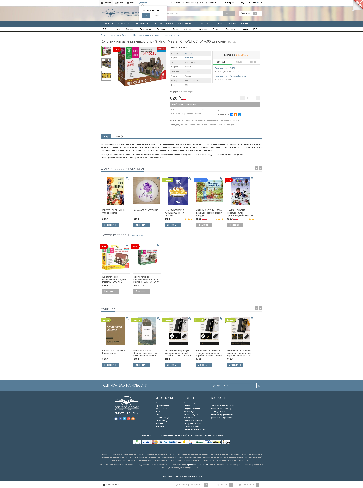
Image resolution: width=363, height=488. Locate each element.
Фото (131, 3)
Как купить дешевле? (193, 423)
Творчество (145, 29)
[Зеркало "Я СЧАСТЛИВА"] (147, 191)
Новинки (244, 29)
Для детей (179, 125)
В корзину (109, 225)
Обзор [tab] (106, 136)
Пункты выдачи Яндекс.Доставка (230, 76)
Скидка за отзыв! (191, 426)
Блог (120, 3)
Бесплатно (230, 29)
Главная (104, 35)
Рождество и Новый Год (194, 429)
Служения (202, 29)
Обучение (188, 29)
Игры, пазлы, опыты (142, 35)
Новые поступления (192, 403)
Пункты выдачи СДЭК (225, 68)
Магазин (107, 3)
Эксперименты (214, 125)
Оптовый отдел (205, 24)
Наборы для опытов (198, 125)
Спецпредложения (192, 409)
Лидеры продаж (191, 415)
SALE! (255, 29)
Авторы (216, 29)
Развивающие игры (214, 120)
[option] (140, 66)
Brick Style (189, 58)
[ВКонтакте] (231, 114)
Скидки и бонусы (185, 24)
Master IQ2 (189, 53)
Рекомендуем (189, 412)
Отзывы (232, 24)
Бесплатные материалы (194, 421)
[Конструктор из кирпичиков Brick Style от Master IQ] (140, 66)
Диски (175, 29)
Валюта (254, 3)
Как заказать (142, 24)
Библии (106, 29)
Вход (242, 3)
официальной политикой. (198, 465)
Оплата (169, 24)
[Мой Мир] (239, 114)
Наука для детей (228, 125)
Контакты (244, 24)
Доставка (157, 24)
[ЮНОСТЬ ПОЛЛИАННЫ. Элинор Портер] (116, 191)
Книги (117, 29)
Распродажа (189, 418)
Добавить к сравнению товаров (187, 114)
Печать (223, 110)
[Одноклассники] (235, 114)
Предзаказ (203, 225)
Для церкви (162, 29)
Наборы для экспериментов (166, 35)
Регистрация (230, 3)
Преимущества (124, 24)
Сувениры (130, 29)
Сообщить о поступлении (184, 104)
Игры (187, 125)
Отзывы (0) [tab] (118, 136)
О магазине (108, 24)
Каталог (220, 24)
